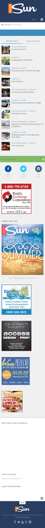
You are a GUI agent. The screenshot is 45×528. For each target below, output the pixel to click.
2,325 (8, 174)
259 (38, 174)
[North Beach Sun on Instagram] (30, 522)
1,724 (23, 174)
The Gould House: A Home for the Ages (25, 71)
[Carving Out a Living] (6, 114)
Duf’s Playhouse (17, 81)
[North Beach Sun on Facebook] (15, 522)
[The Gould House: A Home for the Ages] (6, 71)
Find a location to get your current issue (22, 278)
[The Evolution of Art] (6, 50)
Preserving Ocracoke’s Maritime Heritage (26, 103)
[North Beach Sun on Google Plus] (26, 522)
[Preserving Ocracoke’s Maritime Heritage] (6, 103)
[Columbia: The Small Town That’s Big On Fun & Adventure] (6, 125)
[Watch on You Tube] (22, 522)
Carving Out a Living (18, 113)
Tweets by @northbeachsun (11, 478)
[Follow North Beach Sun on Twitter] (18, 522)
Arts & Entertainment (19, 47)
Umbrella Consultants (22, 517)
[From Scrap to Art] (6, 146)
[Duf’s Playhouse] (6, 82)
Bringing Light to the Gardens (22, 60)
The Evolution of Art (18, 49)
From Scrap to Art (17, 145)
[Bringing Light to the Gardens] (6, 60)
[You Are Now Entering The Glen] (6, 93)
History (23, 68)
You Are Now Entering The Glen (22, 92)
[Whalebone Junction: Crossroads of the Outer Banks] (6, 135)
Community (15, 57)
